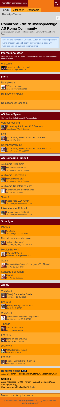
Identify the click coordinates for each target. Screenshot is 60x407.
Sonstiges (7, 221)
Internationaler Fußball (14, 208)
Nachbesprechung (11, 145)
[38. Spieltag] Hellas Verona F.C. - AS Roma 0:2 (28, 148)
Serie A (5, 197)
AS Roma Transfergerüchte (16, 186)
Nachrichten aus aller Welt (16, 238)
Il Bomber (10, 341)
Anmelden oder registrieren (14, 3)
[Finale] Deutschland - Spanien (20, 361)
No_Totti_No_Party (13, 245)
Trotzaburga (11, 129)
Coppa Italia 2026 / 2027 (17, 201)
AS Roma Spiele (11, 114)
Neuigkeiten (8, 82)
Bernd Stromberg (13, 319)
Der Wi (9, 267)
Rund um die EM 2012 (16, 339)
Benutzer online (10, 371)
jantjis (8, 352)
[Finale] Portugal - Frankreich (19, 305)
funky (8, 70)
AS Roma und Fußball (14, 158)
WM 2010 (6, 346)
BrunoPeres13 (11, 151)
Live (3, 133)
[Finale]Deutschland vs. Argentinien (22, 316)
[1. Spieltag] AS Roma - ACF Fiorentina (24, 126)
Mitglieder (18, 10)
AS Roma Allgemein (12, 164)
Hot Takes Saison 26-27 (17, 167)
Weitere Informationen (28, 46)
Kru (7, 140)
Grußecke (10, 231)
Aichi (8, 89)
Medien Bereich (10, 249)
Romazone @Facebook (14, 103)
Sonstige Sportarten (12, 271)
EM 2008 (6, 357)
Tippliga (5, 324)
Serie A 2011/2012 (14, 327)
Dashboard (33, 10)
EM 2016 (6, 301)
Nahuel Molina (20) (15, 179)
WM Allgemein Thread (16, 350)
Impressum (27, 395)
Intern (4, 76)
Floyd (8, 308)
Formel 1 (10, 275)
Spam (4, 260)
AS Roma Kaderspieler (14, 175)
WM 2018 (6, 290)
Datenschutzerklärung (11, 395)
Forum (5, 10)
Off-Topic (6, 227)
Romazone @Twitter (12, 93)
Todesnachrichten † (15, 242)
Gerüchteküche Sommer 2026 (20, 190)
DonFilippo (10, 297)
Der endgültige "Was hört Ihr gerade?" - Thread (27, 264)
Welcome (6, 63)
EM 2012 (6, 335)
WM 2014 (6, 313)
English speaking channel (18, 67)
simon (8, 192)
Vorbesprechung (10, 122)
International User (12, 53)
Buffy (32, 387)
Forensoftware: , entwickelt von (30, 402)
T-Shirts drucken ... (15, 86)
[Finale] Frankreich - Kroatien (19, 294)
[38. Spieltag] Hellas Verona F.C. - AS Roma (26, 137)
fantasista (10, 256)
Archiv (5, 285)
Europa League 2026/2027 (18, 212)
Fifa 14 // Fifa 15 (14, 253)
